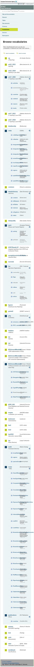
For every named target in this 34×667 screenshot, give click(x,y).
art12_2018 (12, 70)
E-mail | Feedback (6, 661)
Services (4, 32)
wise (9, 643)
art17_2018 (12, 120)
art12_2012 (12, 64)
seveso (10, 626)
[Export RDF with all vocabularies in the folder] (29, 79)
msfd (10, 447)
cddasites (15, 139)
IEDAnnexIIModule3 (13, 356)
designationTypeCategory (16, 149)
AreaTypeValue (16, 478)
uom (9, 637)
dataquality (12, 220)
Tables (4, 20)
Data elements (6, 23)
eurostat (11, 262)
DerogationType (16, 377)
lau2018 (10, 434)
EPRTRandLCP (13, 247)
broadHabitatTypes (16, 453)
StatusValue (16, 597)
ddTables (15, 204)
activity (15, 231)
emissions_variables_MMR (16, 322)
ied (9, 343)
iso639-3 (15, 521)
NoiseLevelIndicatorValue (16, 552)
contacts (15, 197)
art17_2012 (12, 113)
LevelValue (16, 527)
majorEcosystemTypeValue (16, 166)
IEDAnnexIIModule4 (13, 364)
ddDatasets (16, 201)
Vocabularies (5, 29)
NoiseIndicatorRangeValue (16, 541)
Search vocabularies (10, 53)
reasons (15, 104)
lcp (9, 440)
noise (10, 467)
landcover (11, 419)
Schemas (4, 26)
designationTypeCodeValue (16, 154)
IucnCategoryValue (16, 162)
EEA (9, 1)
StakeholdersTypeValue (16, 591)
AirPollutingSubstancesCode (16, 372)
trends (14, 108)
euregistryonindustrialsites (13, 255)
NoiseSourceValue (16, 563)
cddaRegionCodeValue (16, 135)
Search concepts (22, 53)
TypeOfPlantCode (16, 387)
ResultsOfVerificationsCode (16, 382)
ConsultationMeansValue (16, 490)
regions (15, 170)
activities (15, 83)
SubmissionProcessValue (16, 602)
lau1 (9, 425)
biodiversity (12, 126)
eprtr (9, 225)
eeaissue (15, 208)
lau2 (9, 430)
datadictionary (13, 191)
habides (11, 330)
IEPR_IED (11, 404)
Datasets (4, 17)
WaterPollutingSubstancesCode (16, 397)
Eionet (9, 11)
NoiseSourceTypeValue (16, 558)
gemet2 (10, 311)
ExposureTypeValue (16, 508)
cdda (10, 130)
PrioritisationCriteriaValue (16, 569)
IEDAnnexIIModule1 (13, 349)
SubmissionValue (16, 607)
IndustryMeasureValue (16, 514)
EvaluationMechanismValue (16, 495)
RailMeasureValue (16, 574)
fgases (10, 305)
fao (9, 266)
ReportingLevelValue (16, 580)
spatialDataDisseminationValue (16, 175)
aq (9, 58)
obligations (16, 212)
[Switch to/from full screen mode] (24, 4)
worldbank (11, 650)
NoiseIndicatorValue (16, 546)
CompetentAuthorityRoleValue (16, 483)
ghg (9, 316)
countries (15, 94)
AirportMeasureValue (16, 473)
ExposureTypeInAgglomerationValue (16, 502)
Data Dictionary (15, 11)
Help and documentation (8, 14)
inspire (10, 412)
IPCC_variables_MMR (16, 325)
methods (15, 98)
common (11, 187)
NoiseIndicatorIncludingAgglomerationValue (16, 532)
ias (9, 337)
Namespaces (5, 35)
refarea (15, 287)
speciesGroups (16, 461)
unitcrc (15, 296)
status (14, 215)
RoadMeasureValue (16, 586)
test (9, 633)
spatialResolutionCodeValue (16, 181)
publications (12, 615)
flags (14, 277)
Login (21, 3)
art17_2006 (12, 77)
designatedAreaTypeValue (16, 144)
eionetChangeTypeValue (16, 158)
